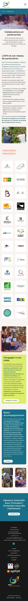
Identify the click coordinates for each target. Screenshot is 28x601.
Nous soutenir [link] (14, 553)
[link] (6, 4)
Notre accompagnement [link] (14, 550)
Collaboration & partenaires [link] (14, 555)
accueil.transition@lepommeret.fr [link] (15, 538)
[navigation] (25, 4)
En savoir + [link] (8, 461)
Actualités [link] (14, 559)
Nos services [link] (14, 557)
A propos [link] (14, 548)
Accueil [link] (3, 11)
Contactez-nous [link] (14, 514)
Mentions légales (11, 597)
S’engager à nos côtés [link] (11, 400)
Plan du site (18, 597)
